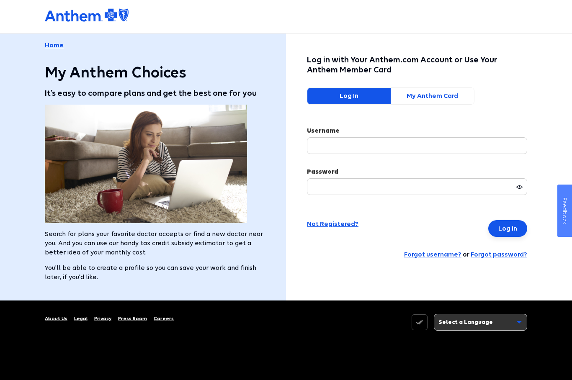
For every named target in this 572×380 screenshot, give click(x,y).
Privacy (102, 318)
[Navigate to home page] (87, 14)
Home (54, 45)
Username (323, 130)
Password (322, 171)
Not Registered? (332, 224)
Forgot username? (432, 254)
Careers (164, 318)
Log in (507, 228)
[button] (519, 187)
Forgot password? (499, 254)
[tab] (349, 96)
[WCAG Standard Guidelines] (420, 322)
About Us (56, 318)
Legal (81, 318)
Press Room (132, 318)
